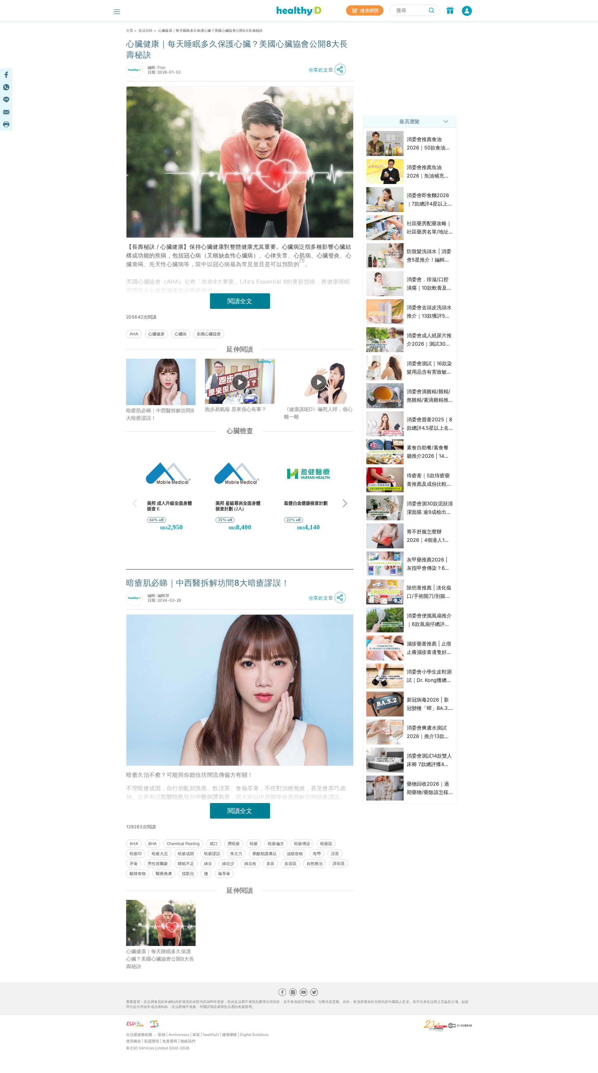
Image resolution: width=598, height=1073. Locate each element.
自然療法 (314, 863)
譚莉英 (339, 863)
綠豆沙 (228, 863)
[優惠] (450, 11)
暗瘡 (254, 843)
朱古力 (236, 853)
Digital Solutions (254, 1034)
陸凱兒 (188, 873)
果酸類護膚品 (264, 853)
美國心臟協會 (209, 333)
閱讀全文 (239, 301)
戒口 (214, 843)
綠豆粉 (250, 863)
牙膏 (134, 863)
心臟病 (180, 333)
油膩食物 (295, 853)
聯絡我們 (187, 1041)
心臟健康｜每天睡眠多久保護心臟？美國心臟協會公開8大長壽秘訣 (160, 958)
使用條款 (133, 1041)
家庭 (196, 1034)
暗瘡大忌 (160, 853)
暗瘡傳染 (302, 843)
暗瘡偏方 (276, 843)
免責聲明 (169, 1041)
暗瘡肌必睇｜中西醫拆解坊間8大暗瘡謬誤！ (160, 414)
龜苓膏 (224, 873)
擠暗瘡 (234, 843)
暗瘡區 (326, 843)
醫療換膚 (164, 873)
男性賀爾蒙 (158, 863)
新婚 (161, 1034)
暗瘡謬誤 (212, 853)
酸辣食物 (138, 873)
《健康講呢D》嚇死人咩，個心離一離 (318, 413)
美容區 (290, 863)
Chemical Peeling (183, 843)
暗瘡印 (136, 853)
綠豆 (208, 863)
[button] (329, 70)
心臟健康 (156, 333)
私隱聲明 (151, 1041)
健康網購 (369, 10)
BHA (152, 843)
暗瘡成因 (186, 853)
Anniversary (178, 1034)
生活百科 (146, 30)
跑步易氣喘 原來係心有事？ (235, 409)
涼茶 (335, 853)
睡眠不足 (186, 863)
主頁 (129, 30)
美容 (270, 863)
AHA (134, 333)
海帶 (317, 853)
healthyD (211, 1034)
